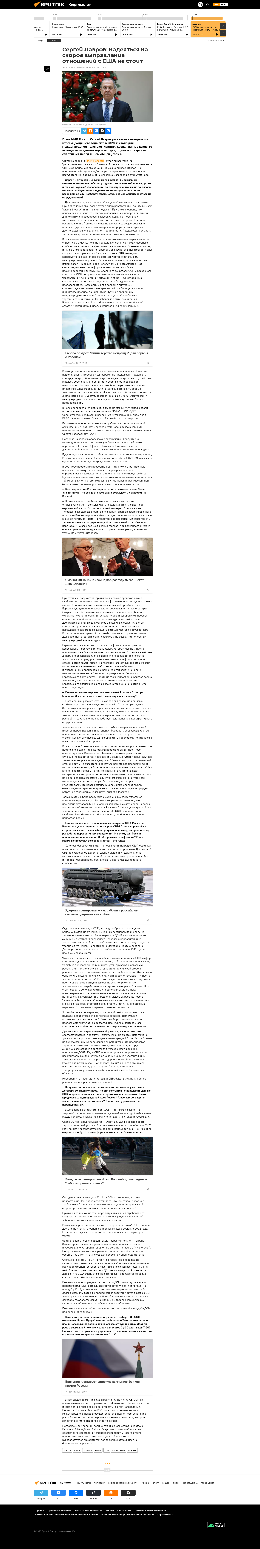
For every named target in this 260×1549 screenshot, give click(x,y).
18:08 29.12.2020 (70, 67)
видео (166, 1483)
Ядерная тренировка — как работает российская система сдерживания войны (101, 912)
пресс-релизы (124, 1510)
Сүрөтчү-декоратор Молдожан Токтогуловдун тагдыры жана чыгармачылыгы (102, 30)
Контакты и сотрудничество (88, 1510)
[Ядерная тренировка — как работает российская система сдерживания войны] (107, 887)
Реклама (109, 1510)
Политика (88, 1450)
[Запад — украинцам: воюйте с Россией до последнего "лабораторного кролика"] (107, 1156)
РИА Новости (95, 161)
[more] (148, 363)
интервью (132, 1450)
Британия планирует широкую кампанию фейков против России (102, 1383)
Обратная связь (165, 1514)
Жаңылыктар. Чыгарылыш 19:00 (67, 27)
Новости (67, 1450)
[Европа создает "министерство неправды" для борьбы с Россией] (107, 330)
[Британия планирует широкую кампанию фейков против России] (107, 1358)
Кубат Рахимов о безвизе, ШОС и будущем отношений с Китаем (172, 30)
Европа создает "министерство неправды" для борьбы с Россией (106, 355)
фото (176, 1483)
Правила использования (59, 1510)
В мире (77, 1450)
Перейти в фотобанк (99, 124)
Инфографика (190, 1483)
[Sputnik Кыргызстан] (50, 8)
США (107, 1450)
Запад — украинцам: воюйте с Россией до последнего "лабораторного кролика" (106, 1181)
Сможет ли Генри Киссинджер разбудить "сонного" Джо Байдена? (104, 582)
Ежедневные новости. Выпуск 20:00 (136, 28)
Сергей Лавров (118, 1450)
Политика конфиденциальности (150, 1510)
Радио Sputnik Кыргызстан (170, 24)
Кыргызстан (84, 1483)
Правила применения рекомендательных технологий (127, 1514)
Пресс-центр (207, 1483)
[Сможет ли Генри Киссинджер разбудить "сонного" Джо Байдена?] (107, 557)
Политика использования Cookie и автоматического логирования (66, 1514)
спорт (156, 1483)
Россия (98, 1450)
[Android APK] (216, 1525)
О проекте (39, 1510)
